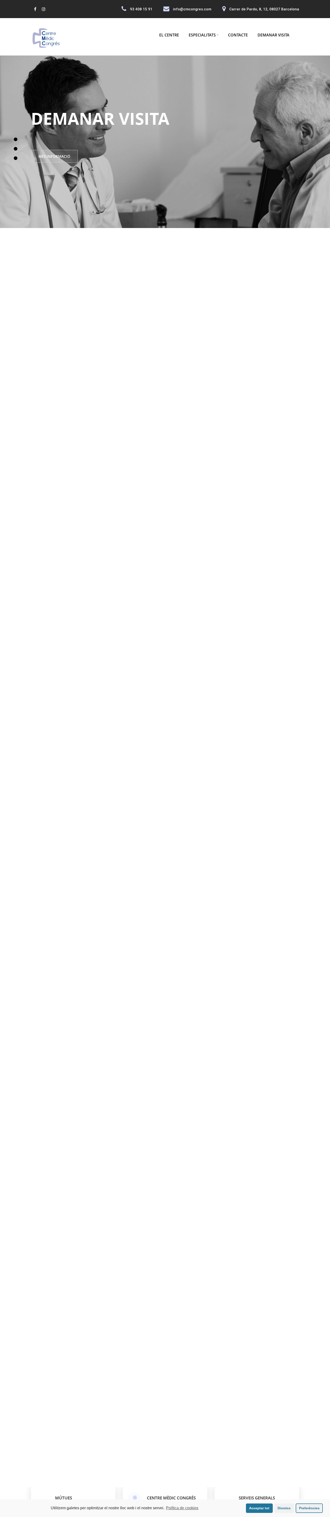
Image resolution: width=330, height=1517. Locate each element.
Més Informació (87, 156)
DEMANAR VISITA (273, 35)
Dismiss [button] (284, 1508)
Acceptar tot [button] (259, 1508)
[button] (15, 163)
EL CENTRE (169, 35)
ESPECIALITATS (202, 35)
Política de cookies (182, 1508)
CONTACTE (238, 35)
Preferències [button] (309, 1508)
